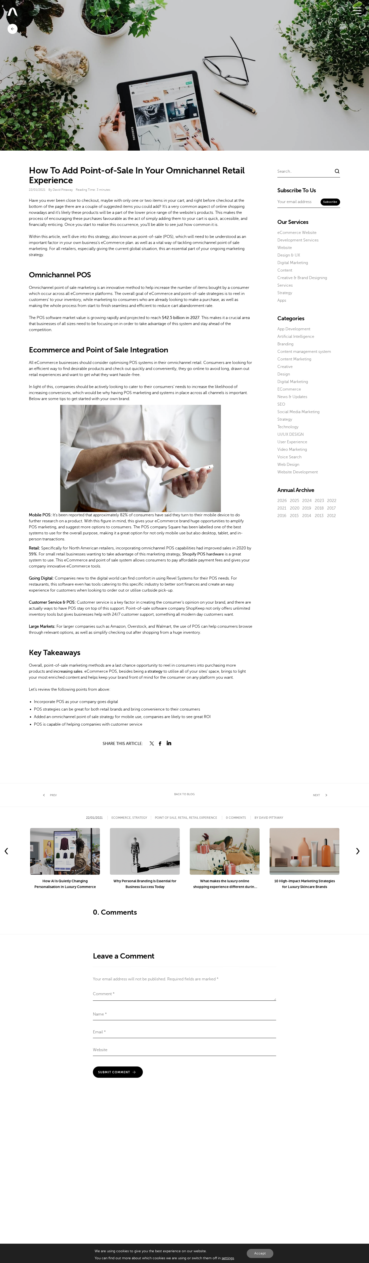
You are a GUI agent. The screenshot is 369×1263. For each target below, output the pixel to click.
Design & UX (288, 255)
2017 (331, 508)
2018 (319, 508)
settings (228, 1258)
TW (152, 743)
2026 (282, 500)
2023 (319, 500)
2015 (294, 516)
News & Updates (292, 397)
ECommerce (289, 389)
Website (284, 247)
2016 (281, 516)
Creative (285, 366)
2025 (294, 500)
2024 (307, 500)
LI (169, 743)
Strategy (284, 293)
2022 (331, 500)
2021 (281, 508)
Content (284, 270)
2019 (306, 508)
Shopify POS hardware (203, 554)
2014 (306, 516)
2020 (294, 508)
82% (124, 515)
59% (33, 554)
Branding (285, 344)
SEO (281, 404)
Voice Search (289, 457)
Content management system (304, 351)
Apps (281, 300)
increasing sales (67, 671)
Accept (260, 1253)
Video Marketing (292, 449)
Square (174, 527)
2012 (331, 516)
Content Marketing (294, 359)
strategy (155, 671)
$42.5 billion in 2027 (180, 317)
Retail (183, 817)
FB (160, 743)
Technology (287, 427)
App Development (293, 329)
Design (283, 374)
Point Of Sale (165, 817)
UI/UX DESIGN (290, 434)
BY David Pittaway (269, 817)
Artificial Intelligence (295, 336)
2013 (319, 516)
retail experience (203, 817)
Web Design (288, 464)
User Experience (292, 442)
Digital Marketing (292, 263)
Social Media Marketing (298, 412)
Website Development (297, 472)
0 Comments (236, 817)
